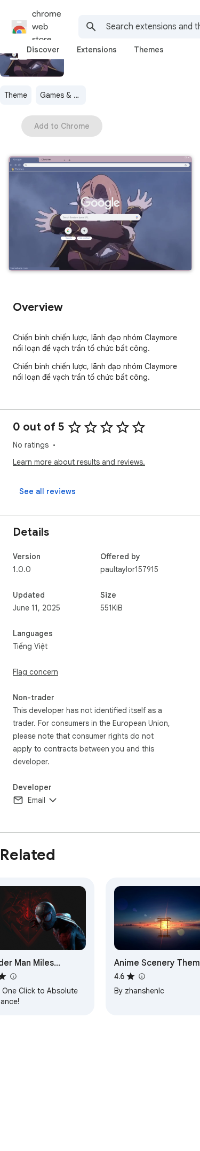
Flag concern (35, 672)
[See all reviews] (47, 491)
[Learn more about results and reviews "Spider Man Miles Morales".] (13, 976)
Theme (15, 95)
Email (36, 800)
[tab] (43, 49)
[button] (100, 214)
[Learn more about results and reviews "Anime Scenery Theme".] (141, 976)
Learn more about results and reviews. (79, 462)
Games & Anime (63, 95)
